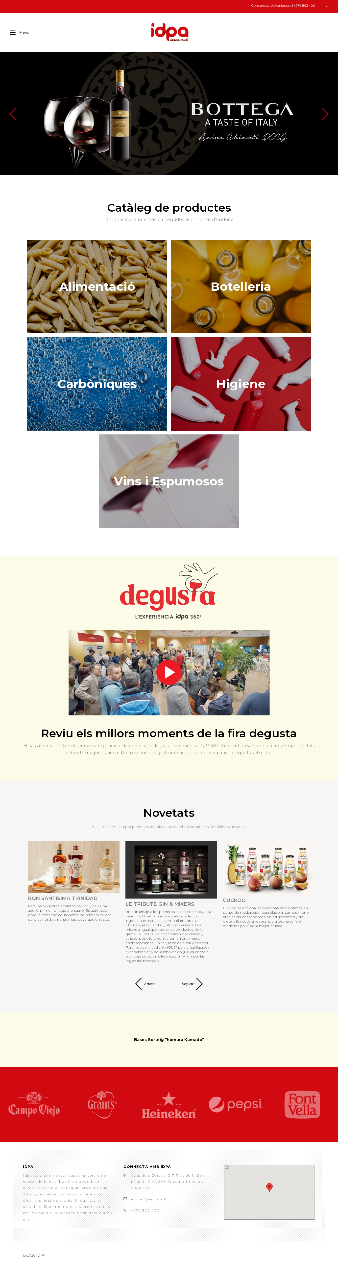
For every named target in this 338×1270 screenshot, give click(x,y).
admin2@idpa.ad (148, 1199)
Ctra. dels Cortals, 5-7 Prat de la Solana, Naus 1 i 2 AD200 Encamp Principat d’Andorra (171, 1181)
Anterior (149, 984)
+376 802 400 (145, 1210)
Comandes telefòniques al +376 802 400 (283, 5)
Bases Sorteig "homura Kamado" (169, 1039)
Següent (188, 984)
